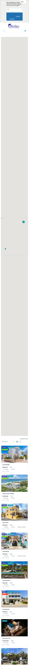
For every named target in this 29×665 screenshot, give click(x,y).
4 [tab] (15, 490)
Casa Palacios (5, 609)
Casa (3, 471)
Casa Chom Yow (6, 638)
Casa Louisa (5, 522)
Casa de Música (6, 580)
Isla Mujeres (10, 447)
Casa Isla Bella (6, 464)
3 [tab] (14, 490)
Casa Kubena (5, 551)
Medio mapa (20, 441)
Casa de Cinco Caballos (8, 493)
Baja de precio (4, 594)
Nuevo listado (4, 449)
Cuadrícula (17, 441)
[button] (5, 249)
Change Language (14, 18)
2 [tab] (13, 490)
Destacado (4, 447)
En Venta (7, 471)
